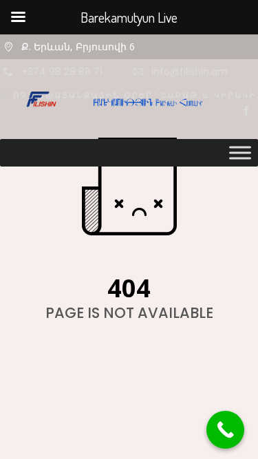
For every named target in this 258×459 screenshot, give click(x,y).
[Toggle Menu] (240, 152)
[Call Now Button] (225, 430)
